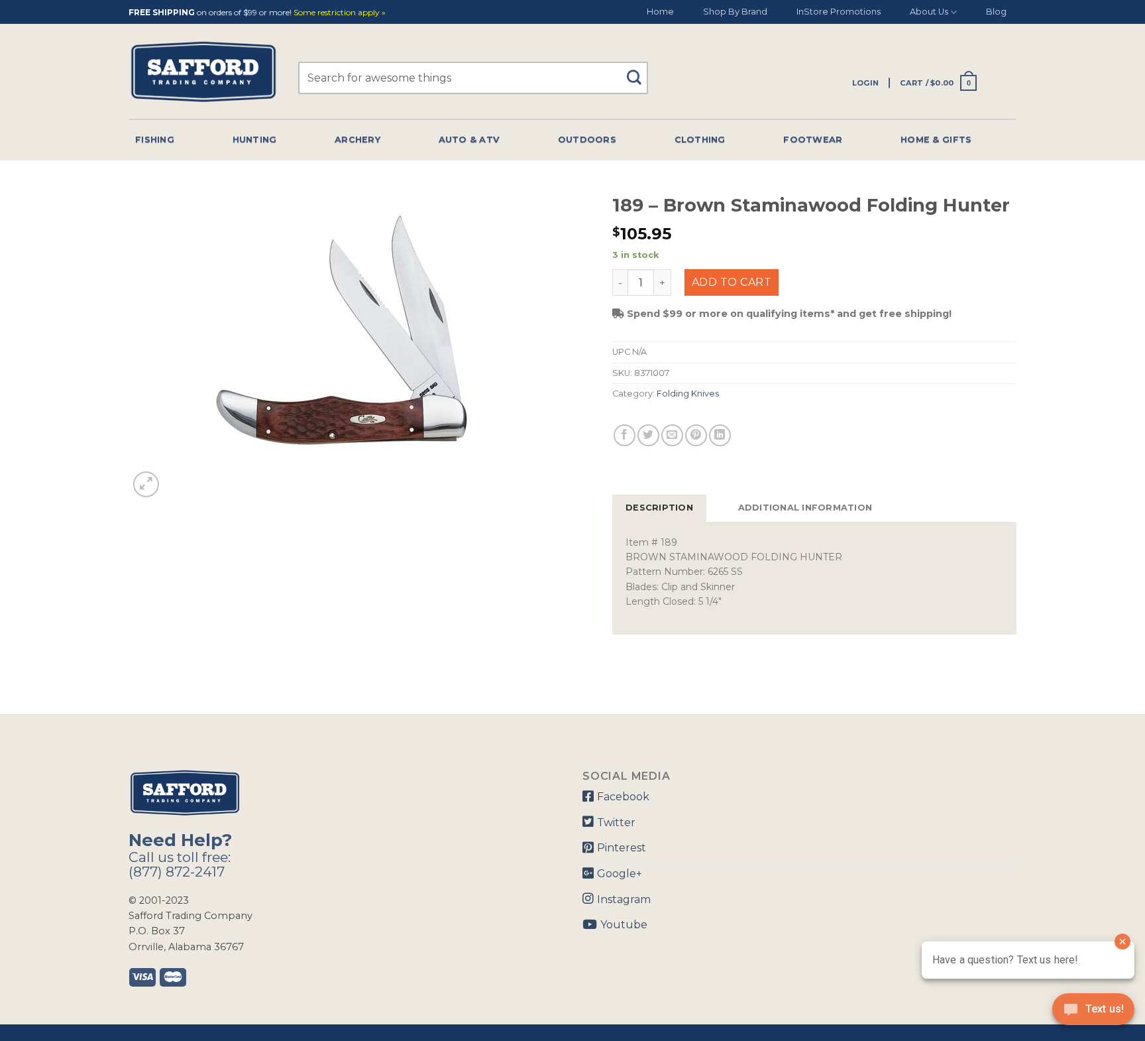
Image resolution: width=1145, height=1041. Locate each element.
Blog (996, 12)
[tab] (659, 508)
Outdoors (587, 140)
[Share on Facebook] (624, 435)
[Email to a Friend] (672, 435)
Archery (357, 140)
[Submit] (639, 71)
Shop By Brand (735, 12)
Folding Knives (688, 393)
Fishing (154, 140)
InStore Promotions (838, 12)
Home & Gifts (935, 140)
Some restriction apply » (340, 13)
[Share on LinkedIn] (720, 435)
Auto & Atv (469, 140)
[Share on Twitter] (648, 435)
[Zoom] (146, 484)
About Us (929, 12)
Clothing (700, 140)
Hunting (255, 140)
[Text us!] (1093, 1013)
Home (660, 12)
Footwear (812, 140)
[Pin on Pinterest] (696, 435)
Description (659, 508)
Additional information (805, 508)
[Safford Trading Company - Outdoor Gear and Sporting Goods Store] (203, 72)
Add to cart (731, 282)
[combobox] (473, 78)
